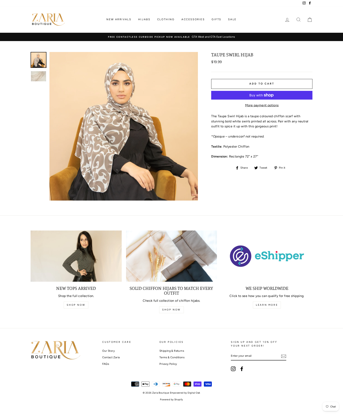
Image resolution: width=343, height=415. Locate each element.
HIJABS (144, 19)
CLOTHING (166, 19)
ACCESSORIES (193, 19)
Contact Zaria (111, 357)
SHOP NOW (76, 305)
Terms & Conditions (171, 357)
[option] (171, 37)
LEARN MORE (267, 305)
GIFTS (216, 19)
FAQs (105, 363)
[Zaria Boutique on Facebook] (241, 368)
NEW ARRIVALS (118, 19)
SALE (232, 19)
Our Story (108, 350)
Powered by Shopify (171, 399)
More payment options (262, 105)
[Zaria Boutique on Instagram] (233, 368)
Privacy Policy (168, 363)
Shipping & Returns (171, 350)
